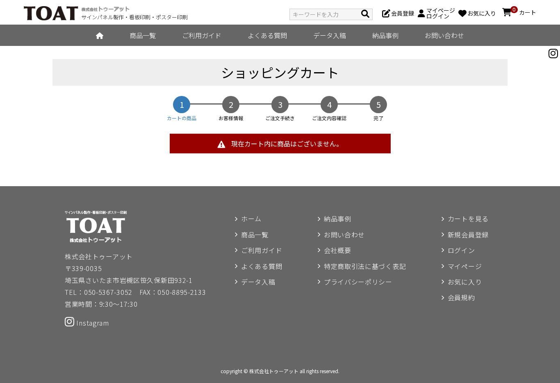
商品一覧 (143, 35)
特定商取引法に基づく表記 (365, 266)
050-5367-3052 (108, 292)
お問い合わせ (444, 35)
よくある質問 (267, 35)
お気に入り (465, 282)
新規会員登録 (468, 234)
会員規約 (461, 297)
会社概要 (337, 250)
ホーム (251, 218)
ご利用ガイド (201, 35)
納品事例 (385, 35)
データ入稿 (329, 35)
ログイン (461, 250)
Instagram (92, 322)
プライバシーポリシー (358, 282)
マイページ (465, 266)
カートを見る (468, 218)
